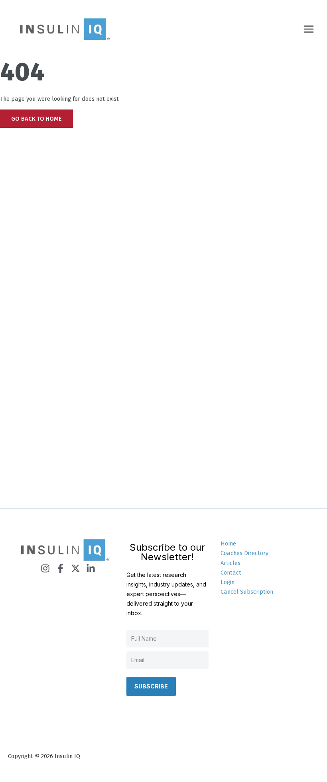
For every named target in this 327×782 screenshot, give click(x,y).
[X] (75, 568)
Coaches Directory (244, 553)
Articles (230, 563)
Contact (231, 572)
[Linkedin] (90, 568)
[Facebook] (60, 568)
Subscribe (151, 686)
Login (227, 582)
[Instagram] (45, 568)
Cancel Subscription (247, 591)
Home (228, 543)
